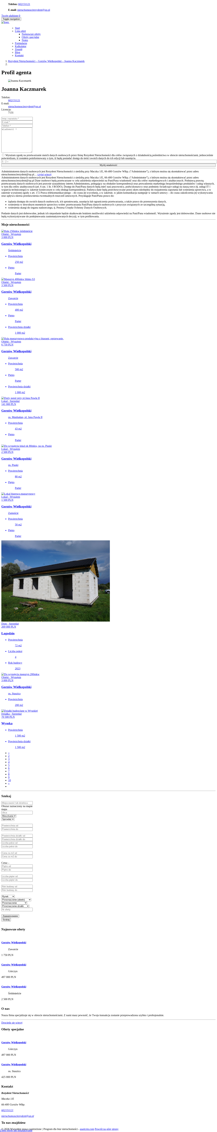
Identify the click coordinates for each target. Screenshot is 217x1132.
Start (17, 28)
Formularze (21, 43)
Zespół (18, 49)
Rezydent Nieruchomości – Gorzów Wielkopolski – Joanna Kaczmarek (46, 61)
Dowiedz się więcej (11, 1022)
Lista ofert (20, 31)
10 (9, 780)
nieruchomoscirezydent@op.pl (33, 9)
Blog (17, 52)
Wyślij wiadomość (108, 165)
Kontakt (19, 55)
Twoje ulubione (10, 15)
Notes (25, 40)
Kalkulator (20, 46)
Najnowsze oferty (31, 34)
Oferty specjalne (30, 37)
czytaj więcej (44, 174)
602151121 (24, 4)
